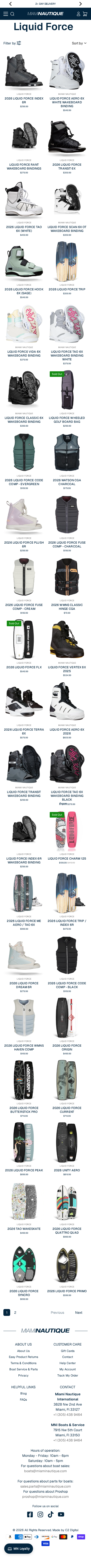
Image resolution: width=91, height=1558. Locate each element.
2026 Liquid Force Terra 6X (24, 731)
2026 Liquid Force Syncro (24, 1293)
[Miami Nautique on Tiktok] (51, 1514)
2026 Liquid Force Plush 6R (24, 544)
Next (78, 1313)
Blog (23, 1393)
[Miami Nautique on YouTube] (61, 1514)
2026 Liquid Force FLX (23, 667)
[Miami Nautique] (45, 13)
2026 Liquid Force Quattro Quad (67, 1231)
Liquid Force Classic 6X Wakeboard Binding (24, 420)
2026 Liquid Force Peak (24, 1170)
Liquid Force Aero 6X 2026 (67, 731)
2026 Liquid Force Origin (67, 1047)
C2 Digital (72, 1530)
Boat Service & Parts (23, 1369)
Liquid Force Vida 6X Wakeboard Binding (24, 353)
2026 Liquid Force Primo (67, 1291)
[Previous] (10, 3)
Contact (67, 1357)
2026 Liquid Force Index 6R (24, 100)
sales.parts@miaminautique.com (45, 1486)
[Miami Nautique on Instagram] (40, 1514)
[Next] (80, 3)
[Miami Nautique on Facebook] (30, 1514)
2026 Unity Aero (67, 1170)
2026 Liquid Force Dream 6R (24, 985)
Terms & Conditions (23, 1363)
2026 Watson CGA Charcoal (67, 482)
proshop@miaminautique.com (45, 1496)
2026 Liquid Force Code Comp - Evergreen (24, 482)
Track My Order (67, 1375)
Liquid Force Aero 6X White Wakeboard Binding (67, 102)
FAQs (23, 1399)
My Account (67, 1369)
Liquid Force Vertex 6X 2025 (67, 669)
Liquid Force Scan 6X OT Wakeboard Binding (67, 229)
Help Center (67, 1363)
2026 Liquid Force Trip (67, 289)
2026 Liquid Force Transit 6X (67, 166)
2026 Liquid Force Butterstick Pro (24, 1110)
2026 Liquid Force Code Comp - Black (67, 985)
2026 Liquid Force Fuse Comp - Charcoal (67, 544)
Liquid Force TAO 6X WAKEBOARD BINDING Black (67, 796)
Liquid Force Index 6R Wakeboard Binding (23, 860)
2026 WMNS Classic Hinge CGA (67, 607)
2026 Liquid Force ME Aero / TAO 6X (24, 923)
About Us (23, 1351)
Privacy (23, 1375)
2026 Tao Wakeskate (24, 1229)
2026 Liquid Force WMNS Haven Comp (24, 1047)
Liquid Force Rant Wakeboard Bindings (24, 166)
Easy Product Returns (23, 1357)
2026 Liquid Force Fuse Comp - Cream (24, 607)
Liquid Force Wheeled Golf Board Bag (67, 420)
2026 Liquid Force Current (67, 1110)
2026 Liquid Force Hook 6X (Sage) (24, 291)
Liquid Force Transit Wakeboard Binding (24, 794)
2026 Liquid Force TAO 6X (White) (24, 229)
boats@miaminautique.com (45, 1471)
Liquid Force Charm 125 (67, 858)
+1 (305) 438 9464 (67, 1414)
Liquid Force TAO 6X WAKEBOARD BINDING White (67, 355)
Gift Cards (67, 1351)
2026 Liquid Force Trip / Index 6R (67, 923)
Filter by (9, 43)
